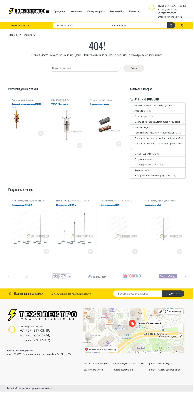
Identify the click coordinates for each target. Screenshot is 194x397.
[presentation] (185, 276)
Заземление (140, 110)
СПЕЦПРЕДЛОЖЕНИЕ (60, 100)
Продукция (59, 11)
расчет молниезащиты (160, 363)
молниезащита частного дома (128, 363)
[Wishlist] (182, 25)
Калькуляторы (94, 11)
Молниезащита (142, 127)
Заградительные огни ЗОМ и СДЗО (152, 105)
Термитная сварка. (143, 159)
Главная (12, 34)
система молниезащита (96, 363)
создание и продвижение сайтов (35, 388)
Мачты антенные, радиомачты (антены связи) (157, 121)
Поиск (134, 68)
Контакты (134, 11)
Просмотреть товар (36, 133)
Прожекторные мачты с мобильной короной (157, 138)
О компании (76, 11)
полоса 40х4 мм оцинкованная (164, 369)
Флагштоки (140, 170)
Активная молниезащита (23, 100)
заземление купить (94, 369)
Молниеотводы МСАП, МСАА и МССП (28, 200)
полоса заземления (123, 369)
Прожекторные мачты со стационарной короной (159, 143)
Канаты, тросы (141, 116)
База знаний (115, 11)
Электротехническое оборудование (152, 175)
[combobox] (81, 25)
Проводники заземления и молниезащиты (155, 132)
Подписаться (173, 293)
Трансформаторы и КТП (146, 164)
